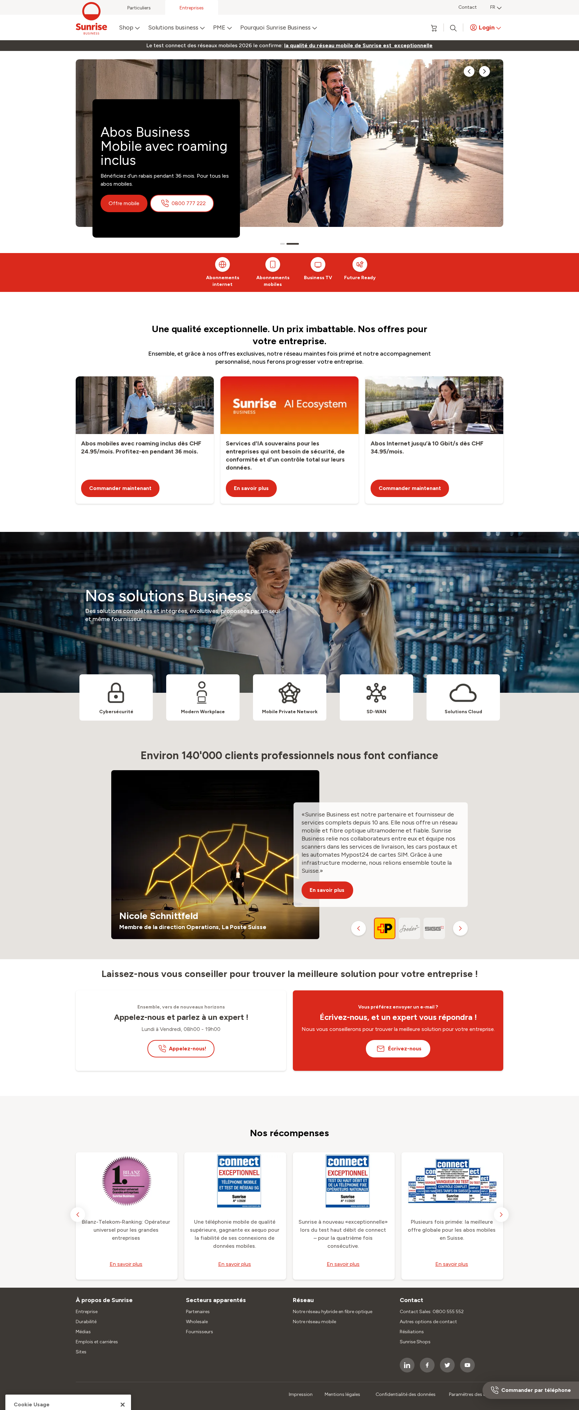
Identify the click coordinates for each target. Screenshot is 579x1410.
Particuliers (139, 8)
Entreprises (192, 8)
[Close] (122, 1298)
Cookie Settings (82, 1338)
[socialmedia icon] (407, 1365)
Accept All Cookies (68, 1365)
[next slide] (484, 71)
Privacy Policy (36, 1351)
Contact (467, 7)
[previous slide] (469, 71)
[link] (358, 46)
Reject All (68, 1383)
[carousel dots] (282, 244)
